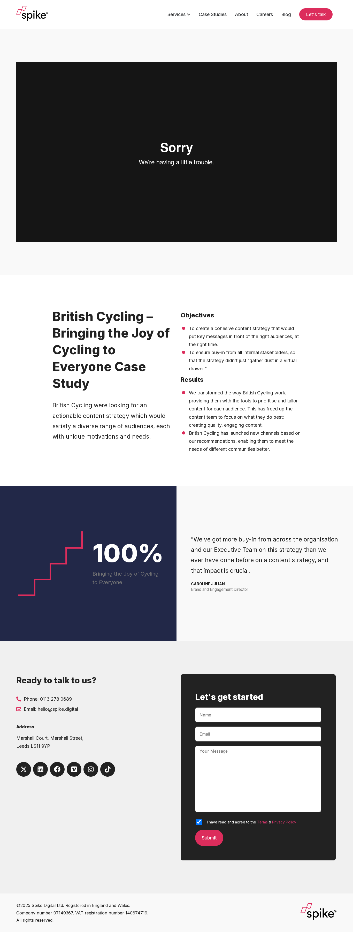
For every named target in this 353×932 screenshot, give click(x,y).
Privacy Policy (284, 822)
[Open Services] (188, 14)
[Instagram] (90, 769)
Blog (286, 14)
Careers (264, 14)
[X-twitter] (23, 769)
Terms (262, 822)
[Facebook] (57, 769)
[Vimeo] (74, 769)
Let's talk (316, 14)
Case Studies (213, 14)
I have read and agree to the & (251, 822)
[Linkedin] (40, 769)
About (241, 14)
